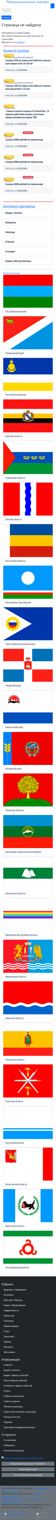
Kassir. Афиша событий (15, 1380)
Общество (9, 1315)
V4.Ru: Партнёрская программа (28, 1475)
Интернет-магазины (19, 206)
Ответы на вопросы (14, 1396)
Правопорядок (11, 1326)
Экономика (9, 1352)
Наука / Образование (14, 1305)
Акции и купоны (16, 50)
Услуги (7, 1390)
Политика (9, 1320)
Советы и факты (12, 1401)
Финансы (8, 1346)
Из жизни (8, 1294)
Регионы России (11, 273)
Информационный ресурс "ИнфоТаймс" (28, 1463)
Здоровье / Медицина (15, 1289)
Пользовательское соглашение (15, 1499)
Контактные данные (14, 1450)
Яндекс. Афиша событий (16, 1375)
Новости (8, 1364)
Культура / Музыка (13, 1300)
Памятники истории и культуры (20, 1411)
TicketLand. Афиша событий (18, 1385)
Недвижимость (11, 1310)
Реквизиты (9, 1445)
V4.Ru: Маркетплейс (28, 1469)
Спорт (7, 1331)
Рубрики (8, 1422)
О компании (10, 1440)
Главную (20, 42)
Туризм (7, 1341)
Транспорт (9, 1336)
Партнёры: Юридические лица (19, 1427)
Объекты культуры (13, 1406)
